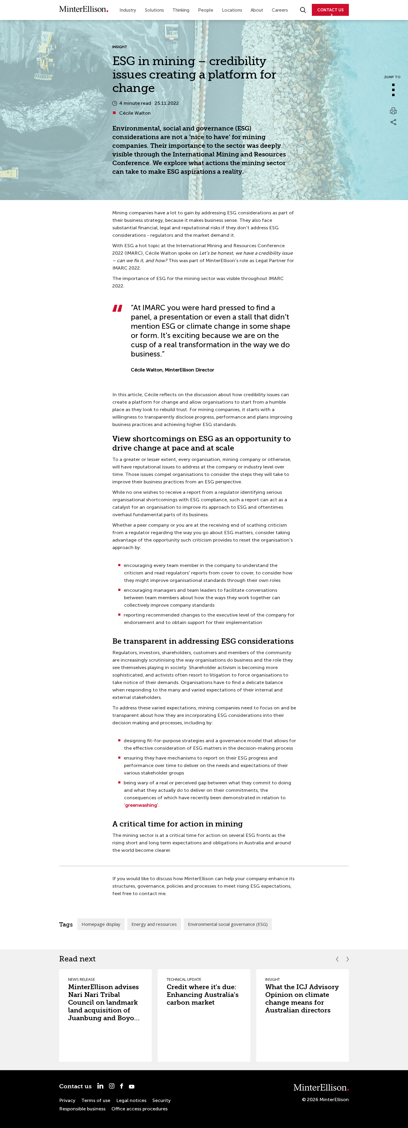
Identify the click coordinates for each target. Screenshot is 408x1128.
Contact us (75, 1086)
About (257, 10)
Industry (127, 10)
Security (161, 1100)
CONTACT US (330, 10)
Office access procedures (139, 1109)
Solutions (154, 10)
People (205, 10)
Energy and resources (154, 924)
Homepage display (101, 924)
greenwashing (141, 805)
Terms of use (95, 1100)
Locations (232, 10)
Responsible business (82, 1109)
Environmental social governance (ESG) (228, 924)
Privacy (67, 1100)
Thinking (180, 10)
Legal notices (131, 1100)
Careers (280, 10)
